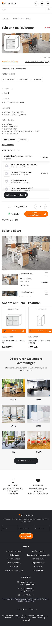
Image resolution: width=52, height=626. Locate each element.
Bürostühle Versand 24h (14, 570)
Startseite (5, 19)
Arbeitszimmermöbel (14, 551)
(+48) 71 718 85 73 (27, 591)
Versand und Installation (11, 615)
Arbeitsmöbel (14, 555)
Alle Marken (21, 618)
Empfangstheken (14, 562)
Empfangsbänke (38, 562)
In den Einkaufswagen (34, 214)
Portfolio (8, 618)
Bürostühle (14, 566)
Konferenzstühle (38, 551)
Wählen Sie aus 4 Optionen (20, 182)
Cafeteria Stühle (38, 559)
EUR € (32, 609)
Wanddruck (26, 620)
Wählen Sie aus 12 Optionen (20, 190)
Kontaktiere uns (36, 618)
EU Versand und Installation (35, 615)
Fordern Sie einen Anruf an (26, 536)
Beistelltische (38, 570)
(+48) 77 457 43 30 (27, 588)
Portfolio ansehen (26, 461)
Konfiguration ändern (14, 195)
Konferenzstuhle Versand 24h (38, 555)
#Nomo (23, 140)
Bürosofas (38, 566)
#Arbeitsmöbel (9, 140)
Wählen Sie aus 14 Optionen (20, 167)
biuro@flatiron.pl (28, 595)
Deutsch (21, 609)
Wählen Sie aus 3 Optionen (20, 175)
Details (14, 331)
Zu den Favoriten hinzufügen (36, 62)
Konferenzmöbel (13, 559)
